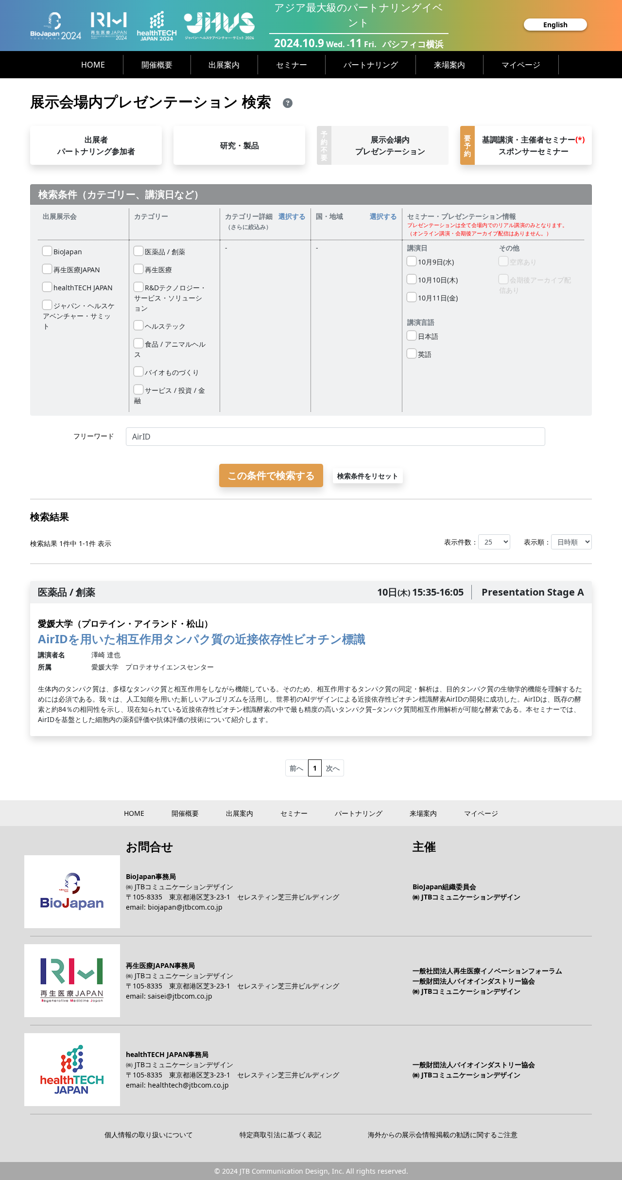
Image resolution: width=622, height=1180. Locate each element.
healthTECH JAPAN (82, 287)
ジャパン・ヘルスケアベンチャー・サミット (79, 316)
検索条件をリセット (367, 475)
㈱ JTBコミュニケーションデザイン (179, 886)
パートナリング (371, 64)
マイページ (520, 64)
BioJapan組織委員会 (444, 886)
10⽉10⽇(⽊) (437, 279)
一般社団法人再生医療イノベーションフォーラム (487, 970)
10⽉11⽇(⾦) (437, 297)
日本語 (427, 336)
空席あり (522, 261)
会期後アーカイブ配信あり (535, 285)
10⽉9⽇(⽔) (435, 261)
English (555, 24)
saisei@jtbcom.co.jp (180, 996)
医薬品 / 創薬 (164, 251)
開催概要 (157, 64)
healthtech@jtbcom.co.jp (188, 1085)
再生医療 (157, 269)
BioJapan (67, 251)
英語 (424, 354)
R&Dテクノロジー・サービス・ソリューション (170, 298)
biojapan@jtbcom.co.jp (185, 907)
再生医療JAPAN (76, 269)
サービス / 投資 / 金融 (169, 395)
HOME (93, 64)
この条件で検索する (271, 475)
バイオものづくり (171, 372)
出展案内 (224, 64)
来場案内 (449, 64)
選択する (292, 216)
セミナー (291, 64)
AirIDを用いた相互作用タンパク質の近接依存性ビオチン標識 (201, 632)
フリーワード (93, 435)
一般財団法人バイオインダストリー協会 (474, 981)
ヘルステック (164, 326)
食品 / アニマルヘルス (170, 349)
